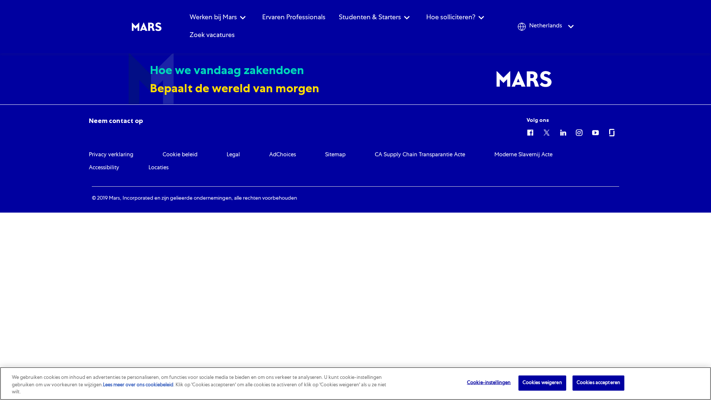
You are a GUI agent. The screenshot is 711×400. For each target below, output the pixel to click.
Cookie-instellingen (489, 382)
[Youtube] (595, 131)
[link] (116, 121)
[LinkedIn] (562, 131)
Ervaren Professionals (294, 17)
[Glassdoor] (611, 131)
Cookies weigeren (542, 382)
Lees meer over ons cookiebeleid (138, 385)
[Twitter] (546, 131)
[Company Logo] (146, 27)
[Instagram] (579, 131)
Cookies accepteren (598, 382)
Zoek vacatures (212, 35)
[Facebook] (530, 131)
